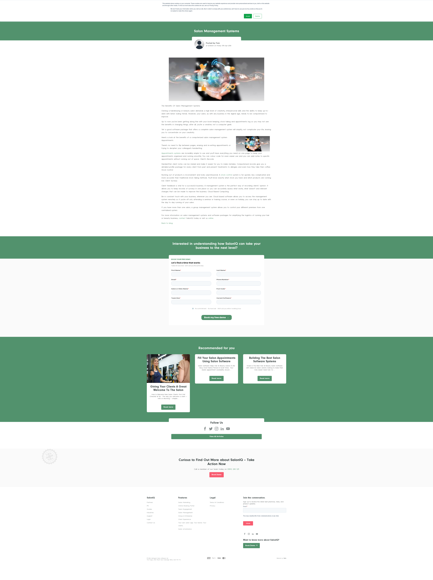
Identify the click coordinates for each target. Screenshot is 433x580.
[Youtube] (228, 429)
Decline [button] (257, 16)
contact (182, 218)
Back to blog (167, 223)
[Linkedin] (222, 429)
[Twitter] (210, 429)
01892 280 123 (233, 469)
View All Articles (217, 436)
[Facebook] (205, 429)
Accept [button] (248, 16)
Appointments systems (171, 153)
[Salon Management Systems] (216, 79)
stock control (226, 175)
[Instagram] (216, 429)
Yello (284, 558)
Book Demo (216, 475)
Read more (168, 407)
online (210, 218)
